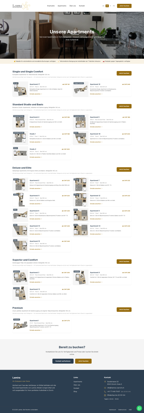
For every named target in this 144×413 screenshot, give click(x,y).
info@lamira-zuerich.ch (115, 388)
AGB (130, 410)
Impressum (112, 410)
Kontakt (82, 6)
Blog (75, 391)
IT (110, 6)
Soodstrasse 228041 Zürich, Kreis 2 (114, 383)
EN (103, 6)
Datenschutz (122, 410)
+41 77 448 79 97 (113, 391)
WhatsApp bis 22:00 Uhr (116, 395)
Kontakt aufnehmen (63, 361)
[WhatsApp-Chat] (139, 408)
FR (114, 6)
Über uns (72, 6)
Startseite (51, 6)
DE (107, 6)
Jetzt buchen (124, 6)
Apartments (62, 6)
